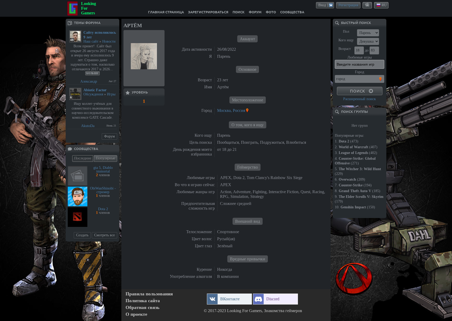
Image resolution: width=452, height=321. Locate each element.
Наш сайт (90, 41)
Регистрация (348, 5)
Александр (88, 81)
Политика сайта (143, 300)
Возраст (344, 49)
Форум (109, 136)
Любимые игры (359, 57)
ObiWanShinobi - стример (103, 190)
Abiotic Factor (94, 90)
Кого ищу (346, 40)
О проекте (136, 314)
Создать (82, 235)
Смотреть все (104, 235)
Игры (111, 94)
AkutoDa (87, 126)
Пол (346, 31)
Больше (92, 73)
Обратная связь (143, 307)
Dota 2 (103, 209)
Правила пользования (149, 293)
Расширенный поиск (359, 99)
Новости (109, 41)
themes (367, 5)
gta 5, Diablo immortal (103, 169)
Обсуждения (93, 94)
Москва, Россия (231, 110)
